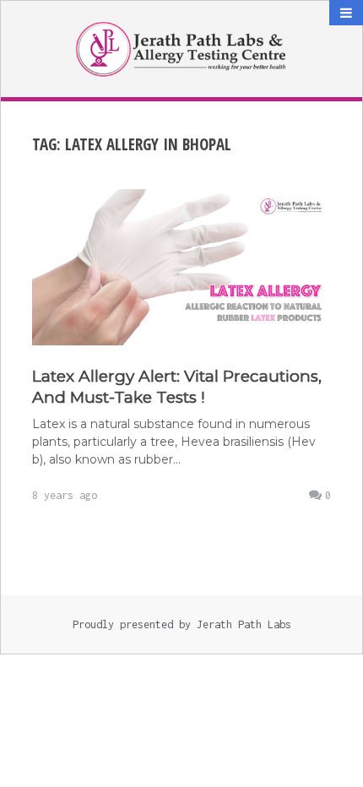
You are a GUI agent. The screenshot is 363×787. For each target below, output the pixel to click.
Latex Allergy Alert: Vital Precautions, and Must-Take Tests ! (177, 386)
